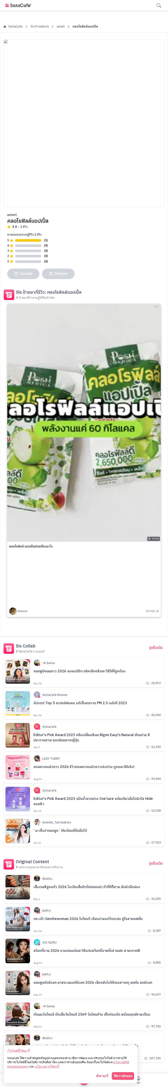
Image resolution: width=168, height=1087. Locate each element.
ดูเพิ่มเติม (156, 647)
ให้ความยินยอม (123, 1076)
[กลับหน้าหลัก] (19, 5)
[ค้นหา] (159, 5)
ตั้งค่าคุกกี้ (102, 1076)
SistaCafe (15, 26)
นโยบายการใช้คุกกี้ (47, 1066)
